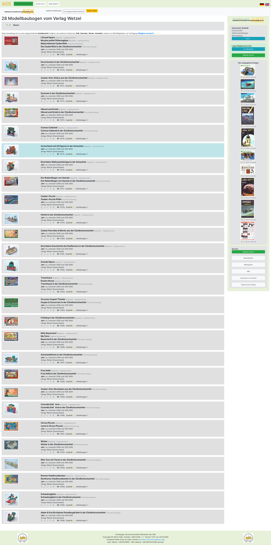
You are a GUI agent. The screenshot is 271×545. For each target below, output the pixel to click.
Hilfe (248, 271)
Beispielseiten (248, 258)
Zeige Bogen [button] (53, 4)
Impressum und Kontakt (248, 278)
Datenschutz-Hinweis (248, 285)
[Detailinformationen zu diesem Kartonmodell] (42, 54)
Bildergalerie (248, 265)
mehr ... (248, 38)
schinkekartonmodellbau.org (152, 539)
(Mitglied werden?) (146, 33)
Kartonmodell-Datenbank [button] (23, 4)
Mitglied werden (248, 55)
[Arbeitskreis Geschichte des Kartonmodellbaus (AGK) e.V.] (248, 20)
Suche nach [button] (40, 4)
